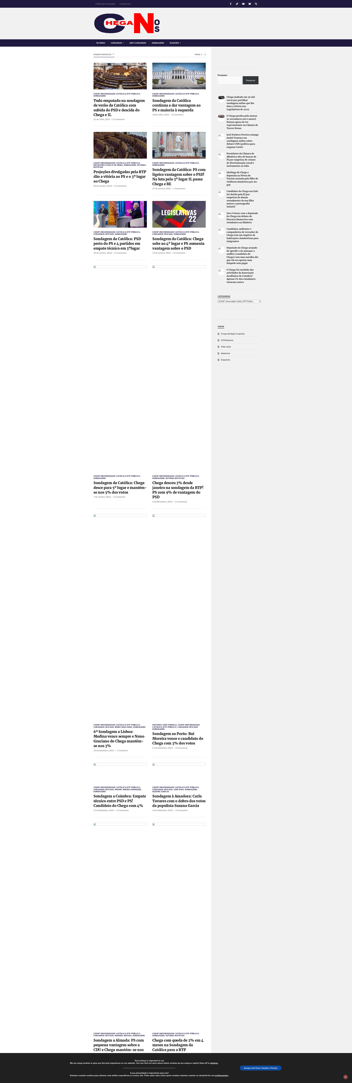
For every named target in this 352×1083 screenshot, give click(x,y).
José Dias (179, 789)
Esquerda (225, 359)
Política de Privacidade (105, 4)
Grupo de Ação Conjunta (232, 333)
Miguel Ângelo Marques (128, 789)
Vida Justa (226, 346)
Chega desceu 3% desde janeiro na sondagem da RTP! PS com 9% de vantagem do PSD (177, 490)
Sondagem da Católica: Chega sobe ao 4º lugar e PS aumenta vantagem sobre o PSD (178, 244)
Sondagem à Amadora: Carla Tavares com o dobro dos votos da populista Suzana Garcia (179, 801)
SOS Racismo (227, 340)
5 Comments (179, 188)
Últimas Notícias (175, 478)
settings (214, 1063)
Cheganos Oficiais (104, 234)
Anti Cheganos (138, 43)
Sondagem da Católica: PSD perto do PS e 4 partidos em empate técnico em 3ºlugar (117, 244)
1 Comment (122, 750)
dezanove (225, 353)
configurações (221, 1075)
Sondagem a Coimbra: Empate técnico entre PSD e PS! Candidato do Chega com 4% (120, 801)
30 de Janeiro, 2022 (103, 186)
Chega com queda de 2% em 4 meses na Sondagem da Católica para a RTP (177, 1045)
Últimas (100, 43)
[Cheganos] (176, 23)
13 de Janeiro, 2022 (161, 253)
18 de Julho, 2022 (160, 114)
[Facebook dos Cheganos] (230, 3)
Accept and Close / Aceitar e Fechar (260, 1068)
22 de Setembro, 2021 (104, 750)
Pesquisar (222, 75)
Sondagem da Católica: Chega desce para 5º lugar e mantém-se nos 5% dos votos (120, 488)
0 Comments (119, 119)
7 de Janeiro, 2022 (102, 497)
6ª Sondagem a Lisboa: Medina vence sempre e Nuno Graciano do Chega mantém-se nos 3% (119, 739)
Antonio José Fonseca (164, 725)
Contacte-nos (125, 4)
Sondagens (158, 43)
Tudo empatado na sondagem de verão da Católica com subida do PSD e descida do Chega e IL (119, 107)
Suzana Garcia (160, 791)
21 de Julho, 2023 (102, 119)
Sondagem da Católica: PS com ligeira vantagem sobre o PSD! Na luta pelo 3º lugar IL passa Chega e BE (178, 177)
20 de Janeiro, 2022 (103, 253)
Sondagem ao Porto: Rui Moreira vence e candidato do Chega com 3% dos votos (177, 738)
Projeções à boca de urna (108, 165)
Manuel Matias (123, 1035)
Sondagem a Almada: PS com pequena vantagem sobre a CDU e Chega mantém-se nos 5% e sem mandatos (119, 1047)
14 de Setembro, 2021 (162, 810)
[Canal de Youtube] (243, 3)
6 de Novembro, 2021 (162, 501)
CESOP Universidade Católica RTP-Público (117, 94)
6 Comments (121, 253)
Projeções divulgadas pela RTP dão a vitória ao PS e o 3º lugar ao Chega (120, 177)
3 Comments (119, 497)
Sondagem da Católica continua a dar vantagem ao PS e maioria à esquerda (176, 105)
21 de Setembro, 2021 (162, 748)
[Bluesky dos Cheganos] (237, 3)
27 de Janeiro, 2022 (161, 188)
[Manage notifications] (345, 1077)
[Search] (256, 3)
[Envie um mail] (249, 3)
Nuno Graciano (123, 727)
